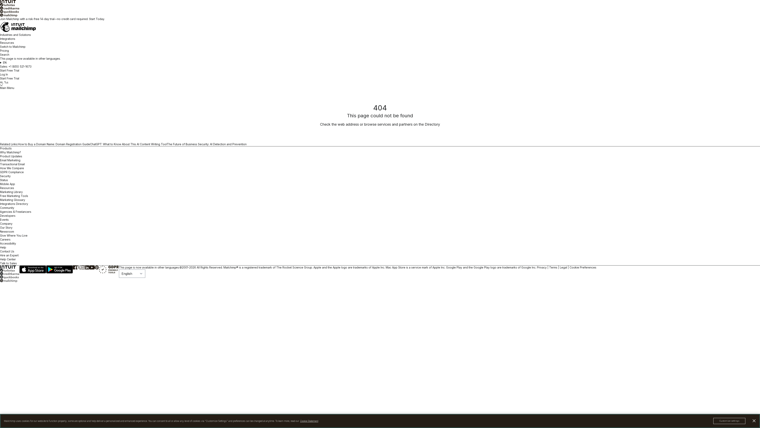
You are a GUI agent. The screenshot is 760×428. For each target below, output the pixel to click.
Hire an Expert (9, 255)
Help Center (8, 259)
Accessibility (8, 243)
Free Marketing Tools (14, 196)
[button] (380, 63)
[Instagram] (83, 267)
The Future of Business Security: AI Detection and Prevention (207, 144)
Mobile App (7, 184)
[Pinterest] (97, 267)
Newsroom (7, 231)
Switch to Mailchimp (13, 46)
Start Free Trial (9, 70)
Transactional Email (12, 164)
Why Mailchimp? (10, 152)
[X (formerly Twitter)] (79, 267)
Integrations (7, 38)
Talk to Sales (8, 263)
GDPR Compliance (12, 172)
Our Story (6, 227)
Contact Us (7, 251)
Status (4, 180)
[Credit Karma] (380, 8)
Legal (563, 267)
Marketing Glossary (12, 200)
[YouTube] (92, 267)
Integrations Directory (14, 203)
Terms (553, 267)
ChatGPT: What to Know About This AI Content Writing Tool (128, 144)
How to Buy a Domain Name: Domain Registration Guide (54, 144)
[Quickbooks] (380, 11)
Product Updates (11, 156)
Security (5, 176)
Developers (7, 215)
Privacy (542, 267)
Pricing (4, 50)
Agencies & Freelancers (15, 211)
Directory (432, 124)
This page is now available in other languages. (149, 267)
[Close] (754, 420)
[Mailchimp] (380, 15)
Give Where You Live (14, 235)
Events (4, 219)
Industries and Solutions (15, 34)
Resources (7, 42)
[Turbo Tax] (380, 5)
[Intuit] (380, 1)
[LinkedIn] (87, 267)
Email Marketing (10, 160)
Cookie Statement (309, 420)
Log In (4, 74)
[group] (380, 63)
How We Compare (12, 168)
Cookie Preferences (583, 267)
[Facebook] (75, 267)
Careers (5, 239)
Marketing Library (11, 192)
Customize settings (729, 420)
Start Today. (97, 19)
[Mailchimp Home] (380, 27)
